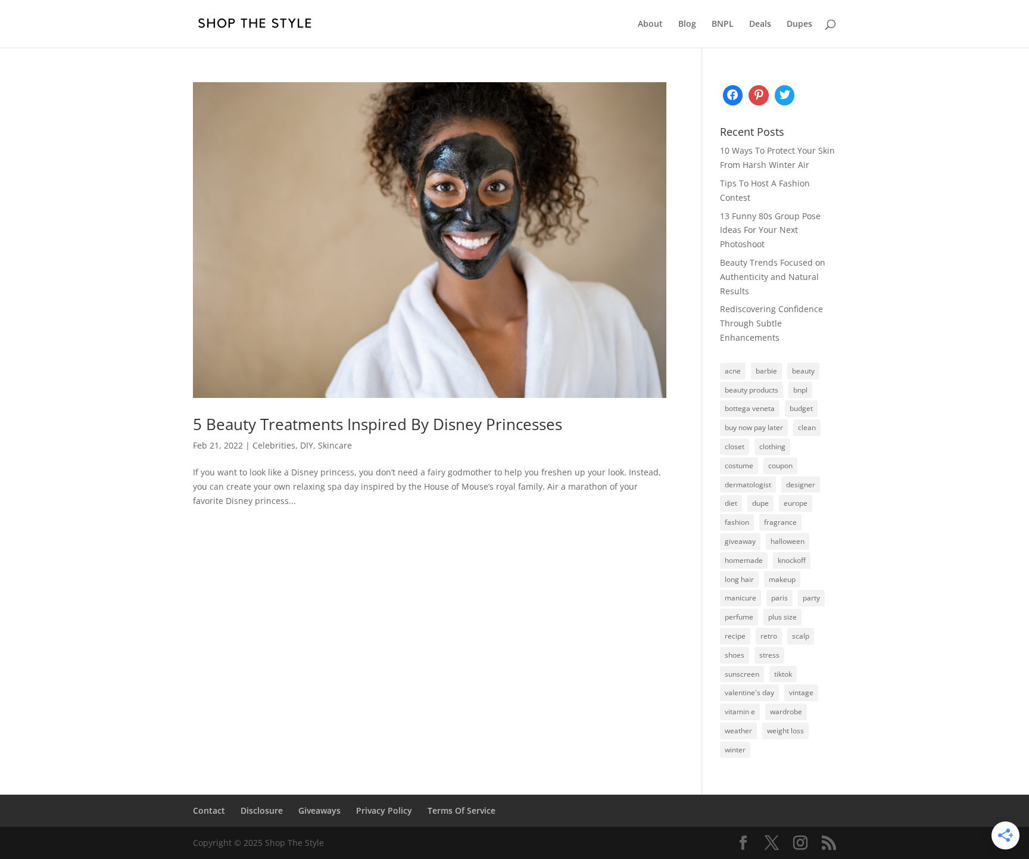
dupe (760, 503)
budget (801, 408)
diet (731, 503)
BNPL (723, 24)
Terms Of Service (461, 810)
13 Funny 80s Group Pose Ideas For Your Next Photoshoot (770, 230)
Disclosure (262, 810)
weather (738, 731)
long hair (739, 579)
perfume (739, 617)
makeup (782, 579)
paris (779, 598)
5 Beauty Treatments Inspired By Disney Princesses (377, 424)
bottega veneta (750, 408)
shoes (734, 655)
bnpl (800, 390)
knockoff (792, 560)
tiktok (783, 674)
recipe (735, 636)
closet (734, 446)
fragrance (780, 522)
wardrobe (786, 712)
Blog (687, 24)
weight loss (785, 731)
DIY (306, 445)
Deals (760, 24)
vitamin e (740, 712)
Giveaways (319, 810)
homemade (744, 560)
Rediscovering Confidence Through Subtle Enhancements (771, 323)
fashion (737, 522)
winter (735, 750)
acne (733, 371)
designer (800, 485)
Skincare (335, 445)
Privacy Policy (384, 810)
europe (795, 503)
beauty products (751, 390)
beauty (803, 371)
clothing (772, 446)
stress (769, 655)
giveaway (740, 541)
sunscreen (742, 674)
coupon (780, 465)
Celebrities (273, 445)
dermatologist (748, 485)
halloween (788, 541)
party (811, 598)
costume (739, 465)
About (650, 24)
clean (807, 427)
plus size (782, 617)
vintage (801, 692)
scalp (800, 636)
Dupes (799, 24)
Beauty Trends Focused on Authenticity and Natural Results (772, 277)
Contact (209, 810)
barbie (766, 371)
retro (768, 636)
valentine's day (749, 692)
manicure (740, 598)
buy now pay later (754, 427)
